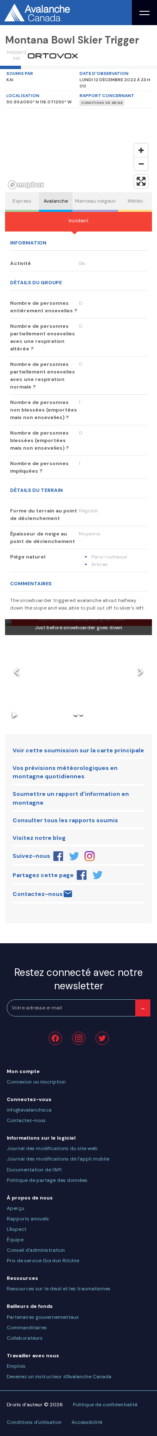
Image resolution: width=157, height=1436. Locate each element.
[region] (78, 150)
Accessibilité (87, 1422)
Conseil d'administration (36, 1250)
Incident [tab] (78, 220)
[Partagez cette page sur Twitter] (98, 875)
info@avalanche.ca (29, 1110)
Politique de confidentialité (105, 1404)
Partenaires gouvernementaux (43, 1317)
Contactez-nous (38, 894)
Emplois (16, 1366)
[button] (78, 671)
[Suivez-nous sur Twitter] (74, 856)
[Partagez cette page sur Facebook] (82, 875)
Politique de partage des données (47, 1180)
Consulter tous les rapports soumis (65, 820)
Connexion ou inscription (36, 1081)
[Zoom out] (141, 163)
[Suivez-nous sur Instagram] (90, 856)
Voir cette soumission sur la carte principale (78, 750)
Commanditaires (27, 1327)
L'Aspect (16, 1229)
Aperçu (15, 1208)
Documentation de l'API (34, 1169)
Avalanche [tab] (56, 201)
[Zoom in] (141, 150)
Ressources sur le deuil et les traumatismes (59, 1288)
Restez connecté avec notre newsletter (78, 979)
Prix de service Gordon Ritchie (43, 1260)
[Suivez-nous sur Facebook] (58, 856)
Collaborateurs (25, 1338)
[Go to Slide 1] (75, 714)
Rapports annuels (28, 1218)
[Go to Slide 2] (81, 714)
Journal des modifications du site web (52, 1148)
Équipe (15, 1239)
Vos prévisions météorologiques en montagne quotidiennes (65, 772)
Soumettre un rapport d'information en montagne (71, 798)
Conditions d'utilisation (34, 1422)
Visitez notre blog (39, 838)
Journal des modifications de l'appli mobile (58, 1158)
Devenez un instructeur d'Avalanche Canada (59, 1376)
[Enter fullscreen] (141, 181)
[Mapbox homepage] (26, 185)
